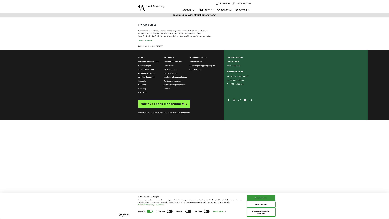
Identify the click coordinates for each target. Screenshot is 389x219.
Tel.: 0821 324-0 (195, 70)
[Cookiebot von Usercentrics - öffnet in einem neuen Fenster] (124, 215)
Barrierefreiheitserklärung (165, 112)
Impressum (160, 205)
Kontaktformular (195, 62)
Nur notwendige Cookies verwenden (261, 212)
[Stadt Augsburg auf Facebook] (228, 100)
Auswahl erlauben (261, 204)
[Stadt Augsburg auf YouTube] (245, 100)
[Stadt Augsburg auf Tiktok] (239, 100)
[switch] (170, 211)
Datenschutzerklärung (146, 205)
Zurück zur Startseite (145, 40)
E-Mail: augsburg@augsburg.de (202, 66)
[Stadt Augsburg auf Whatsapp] (250, 100)
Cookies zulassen (261, 198)
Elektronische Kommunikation (181, 112)
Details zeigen (218, 211)
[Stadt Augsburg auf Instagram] (234, 100)
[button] (188, 10)
